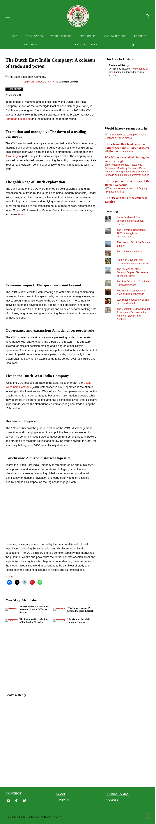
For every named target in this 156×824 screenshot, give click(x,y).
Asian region (13, 156)
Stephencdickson (32, 82)
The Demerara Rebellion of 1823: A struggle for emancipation (131, 233)
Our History (33, 817)
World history (14, 89)
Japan (21, 214)
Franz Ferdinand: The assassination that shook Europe (130, 220)
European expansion (18, 118)
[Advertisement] (51, 249)
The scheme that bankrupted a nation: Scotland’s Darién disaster (34, 609)
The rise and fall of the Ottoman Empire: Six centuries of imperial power (133, 272)
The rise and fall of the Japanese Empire (78, 620)
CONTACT (62, 799)
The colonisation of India (130, 251)
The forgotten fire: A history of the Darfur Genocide (34, 620)
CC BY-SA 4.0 (48, 82)
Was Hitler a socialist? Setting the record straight (80, 609)
